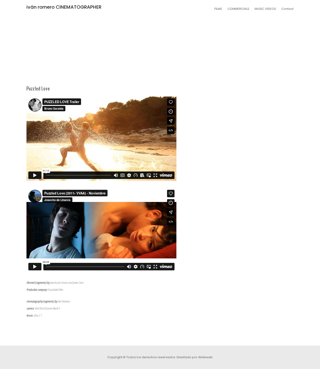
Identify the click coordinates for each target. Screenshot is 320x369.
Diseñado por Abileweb (195, 357)
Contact (287, 9)
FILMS (218, 9)
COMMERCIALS (238, 9)
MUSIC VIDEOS (265, 9)
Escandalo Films (55, 289)
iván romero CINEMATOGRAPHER (63, 7)
